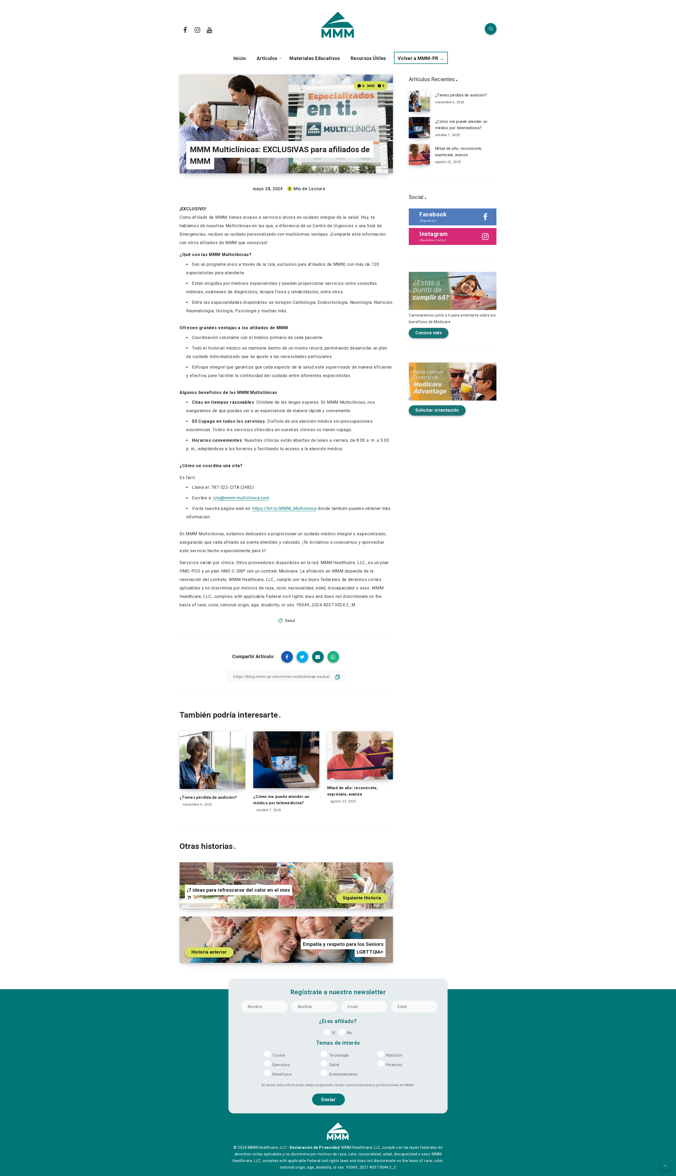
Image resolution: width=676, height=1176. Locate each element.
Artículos (267, 58)
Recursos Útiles (368, 58)
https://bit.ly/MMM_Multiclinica (284, 508)
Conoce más (428, 332)
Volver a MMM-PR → (421, 58)
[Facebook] (185, 29)
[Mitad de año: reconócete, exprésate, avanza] (419, 154)
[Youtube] (210, 29)
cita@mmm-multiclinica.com (241, 497)
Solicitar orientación (437, 410)
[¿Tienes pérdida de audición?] (419, 101)
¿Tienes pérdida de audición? (208, 797)
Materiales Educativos (314, 58)
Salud (290, 620)
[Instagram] (198, 29)
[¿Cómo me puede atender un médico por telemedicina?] (419, 127)
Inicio (239, 58)
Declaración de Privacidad (315, 1147)
